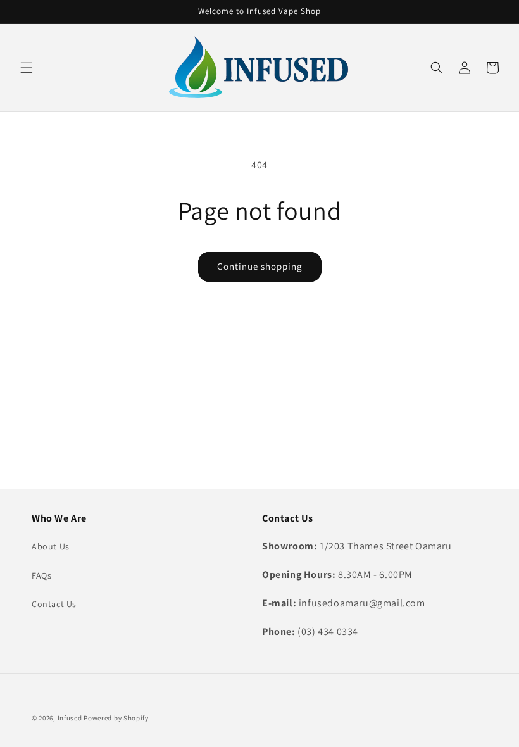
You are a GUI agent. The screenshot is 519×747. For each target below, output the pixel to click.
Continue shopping (260, 266)
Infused (71, 717)
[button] (27, 68)
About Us (51, 546)
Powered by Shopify (116, 717)
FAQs (41, 575)
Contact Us (54, 604)
